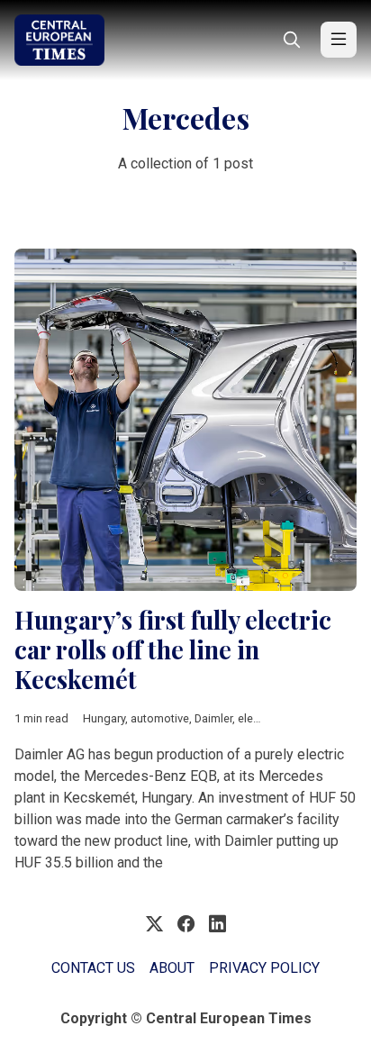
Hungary (104, 718)
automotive (160, 718)
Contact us (93, 967)
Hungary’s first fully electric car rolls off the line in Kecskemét (172, 649)
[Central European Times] (59, 40)
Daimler (213, 718)
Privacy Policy (264, 967)
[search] (291, 39)
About (172, 967)
